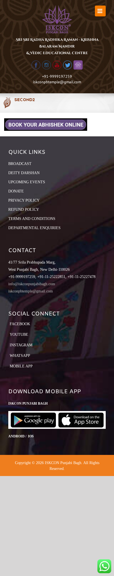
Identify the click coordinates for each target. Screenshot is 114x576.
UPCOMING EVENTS (26, 182)
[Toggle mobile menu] (100, 11)
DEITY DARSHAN (24, 173)
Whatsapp (20, 356)
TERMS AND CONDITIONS (31, 219)
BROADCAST (20, 164)
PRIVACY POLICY (24, 200)
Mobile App (21, 366)
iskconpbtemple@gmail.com (57, 81)
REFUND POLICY (23, 209)
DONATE (16, 191)
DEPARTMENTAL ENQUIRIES (34, 228)
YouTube (19, 334)
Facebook (20, 324)
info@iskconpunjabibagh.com (31, 284)
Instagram (21, 345)
